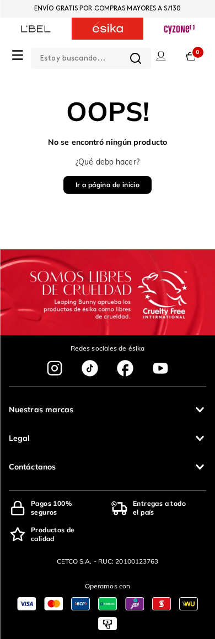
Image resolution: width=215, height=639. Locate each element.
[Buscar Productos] (135, 58)
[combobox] (91, 56)
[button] (107, 409)
